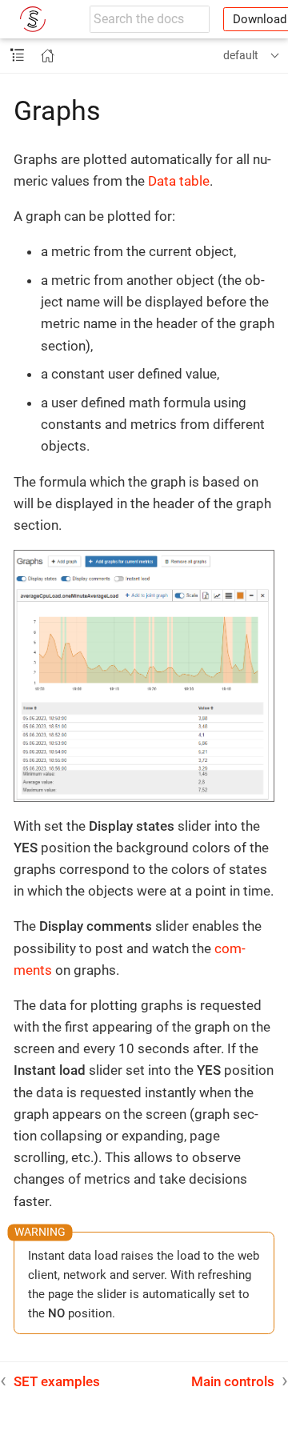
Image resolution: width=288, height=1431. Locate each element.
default (240, 55)
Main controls (232, 1381)
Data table (179, 181)
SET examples (57, 1381)
